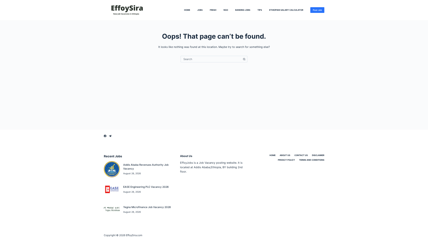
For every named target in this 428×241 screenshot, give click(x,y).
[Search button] (244, 59)
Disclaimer (318, 155)
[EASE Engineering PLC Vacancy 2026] (112, 189)
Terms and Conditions (311, 160)
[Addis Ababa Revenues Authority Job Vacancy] (112, 169)
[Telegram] (110, 136)
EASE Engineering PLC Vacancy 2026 (146, 186)
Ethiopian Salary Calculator (286, 10)
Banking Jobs (242, 10)
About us (285, 155)
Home (187, 10)
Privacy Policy (286, 160)
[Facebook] (105, 136)
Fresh (213, 10)
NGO (226, 10)
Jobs (200, 10)
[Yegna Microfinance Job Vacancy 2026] (112, 210)
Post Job (317, 10)
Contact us (301, 155)
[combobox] (211, 59)
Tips (259, 10)
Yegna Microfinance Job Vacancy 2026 (147, 207)
